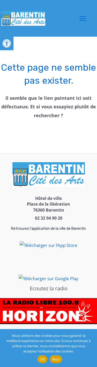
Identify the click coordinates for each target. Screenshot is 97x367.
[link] (6, 43)
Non (56, 359)
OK (42, 359)
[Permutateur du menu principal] (83, 18)
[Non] (90, 348)
